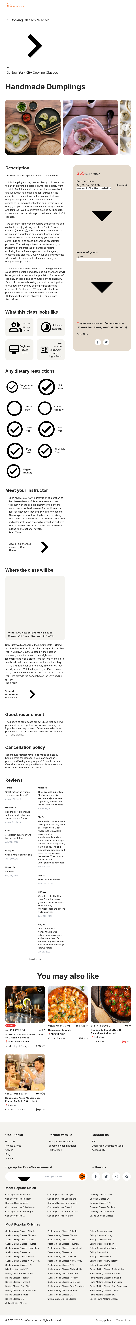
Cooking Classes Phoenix (60, 1207)
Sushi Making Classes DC (60, 1294)
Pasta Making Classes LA (60, 1252)
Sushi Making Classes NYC (18, 1265)
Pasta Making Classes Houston (63, 1243)
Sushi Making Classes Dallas (19, 1239)
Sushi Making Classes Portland (62, 1277)
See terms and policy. (30, 767)
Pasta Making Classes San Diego (106, 1282)
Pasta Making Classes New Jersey (64, 1260)
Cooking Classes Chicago (60, 1194)
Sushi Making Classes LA (18, 1252)
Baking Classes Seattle (16, 1294)
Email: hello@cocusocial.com (108, 1145)
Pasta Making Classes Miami (61, 1256)
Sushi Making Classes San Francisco (65, 1286)
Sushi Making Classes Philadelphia (64, 1269)
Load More (35, 959)
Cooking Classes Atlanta (17, 1194)
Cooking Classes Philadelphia (20, 1207)
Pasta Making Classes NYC (60, 1265)
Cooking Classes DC (15, 1215)
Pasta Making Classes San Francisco (108, 1286)
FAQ (94, 1141)
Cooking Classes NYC (100, 1203)
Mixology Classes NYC (16, 1269)
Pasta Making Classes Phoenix (105, 1273)
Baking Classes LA (99, 1252)
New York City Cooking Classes (34, 72)
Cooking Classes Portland (102, 1207)
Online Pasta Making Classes (104, 1299)
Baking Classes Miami (100, 1256)
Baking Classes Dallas (100, 1239)
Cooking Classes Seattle (102, 1211)
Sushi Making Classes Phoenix (62, 1273)
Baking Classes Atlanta (101, 1231)
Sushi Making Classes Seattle (62, 1290)
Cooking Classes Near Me (30, 20)
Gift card (10, 1141)
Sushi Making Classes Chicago (20, 1235)
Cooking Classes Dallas (101, 1194)
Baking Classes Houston (102, 1243)
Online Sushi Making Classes (61, 1299)
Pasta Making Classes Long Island (64, 1248)
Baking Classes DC (14, 1299)
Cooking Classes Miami (16, 1203)
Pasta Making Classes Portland (105, 1277)
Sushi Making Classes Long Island (22, 1248)
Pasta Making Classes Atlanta (62, 1231)
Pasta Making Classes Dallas (61, 1239)
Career (9, 1150)
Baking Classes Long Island (103, 1248)
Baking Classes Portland (17, 1282)
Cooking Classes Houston (18, 1198)
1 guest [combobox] (80, 256)
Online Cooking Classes (101, 1215)
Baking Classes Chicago (101, 1235)
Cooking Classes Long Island (61, 1198)
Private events (13, 1145)
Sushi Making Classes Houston (21, 1243)
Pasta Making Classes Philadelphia (107, 1269)
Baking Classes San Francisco (20, 1290)
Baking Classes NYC (100, 1265)
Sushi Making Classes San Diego (63, 1282)
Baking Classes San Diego (18, 1286)
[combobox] (102, 185)
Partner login (55, 1150)
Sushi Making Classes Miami (19, 1256)
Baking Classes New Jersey (104, 1260)
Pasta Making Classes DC (102, 1294)
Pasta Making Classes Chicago (62, 1235)
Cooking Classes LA (100, 1198)
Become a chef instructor (62, 1145)
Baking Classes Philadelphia (19, 1273)
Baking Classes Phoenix (17, 1277)
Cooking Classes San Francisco (63, 1211)
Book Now (82, 334)
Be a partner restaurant (61, 1141)
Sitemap (9, 1158)
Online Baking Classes (16, 1303)
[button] (98, 1150)
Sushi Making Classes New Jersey (22, 1260)
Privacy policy (103, 1320)
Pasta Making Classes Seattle (104, 1290)
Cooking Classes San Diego (19, 1211)
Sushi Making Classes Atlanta (20, 1231)
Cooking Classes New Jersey (62, 1203)
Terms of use (123, 1320)
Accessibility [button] (98, 1150)
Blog (7, 1154)
